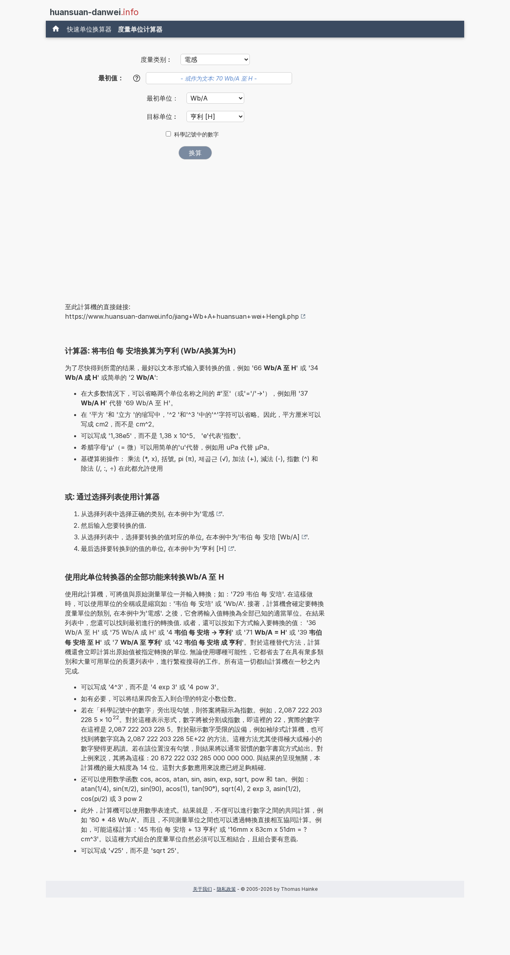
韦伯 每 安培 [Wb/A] (270, 537)
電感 (208, 514)
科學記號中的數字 (196, 134)
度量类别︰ (157, 59)
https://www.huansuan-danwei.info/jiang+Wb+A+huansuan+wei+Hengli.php (182, 316)
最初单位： (163, 98)
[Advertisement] (195, 225)
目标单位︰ (163, 116)
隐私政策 (226, 889)
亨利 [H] (214, 548)
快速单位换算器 (89, 29)
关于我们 (202, 889)
